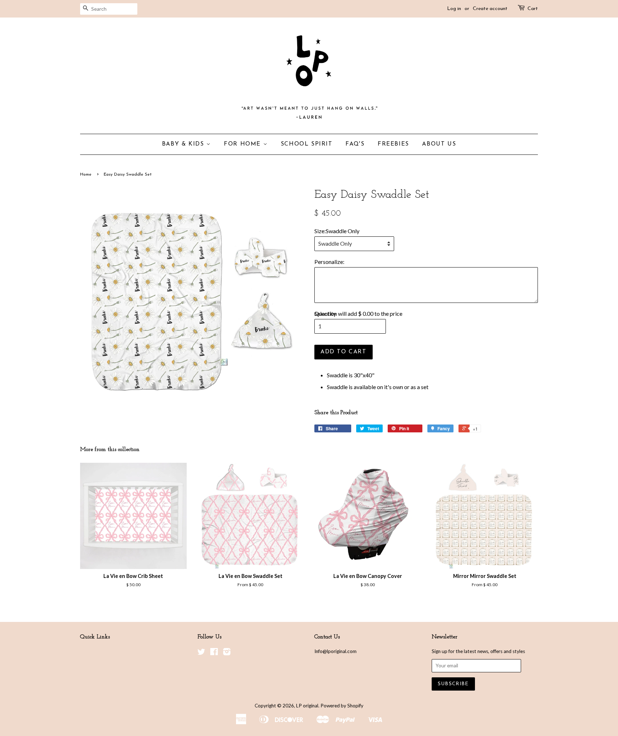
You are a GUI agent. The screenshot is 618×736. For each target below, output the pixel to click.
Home (86, 174)
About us (439, 144)
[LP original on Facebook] (214, 653)
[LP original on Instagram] (227, 653)
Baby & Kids (184, 144)
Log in (454, 8)
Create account (490, 8)
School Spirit (307, 144)
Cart (533, 8)
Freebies (393, 144)
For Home (243, 144)
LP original (307, 705)
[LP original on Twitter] (201, 653)
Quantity (325, 313)
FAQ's (354, 144)
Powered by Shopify (341, 705)
